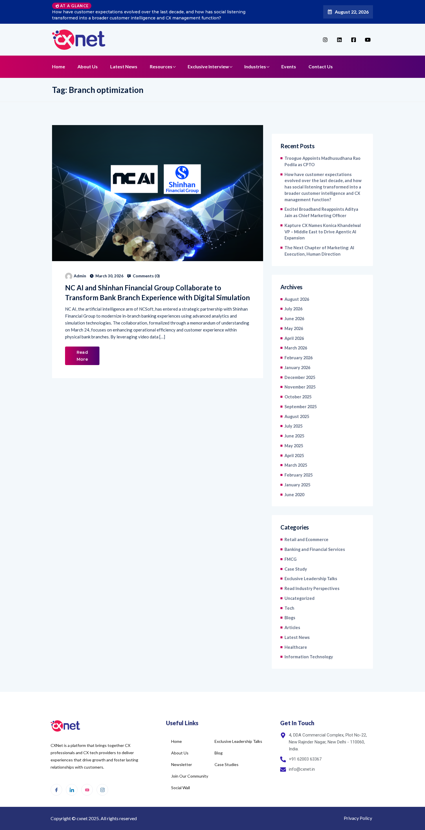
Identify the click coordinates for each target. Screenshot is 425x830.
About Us (87, 66)
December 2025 (299, 377)
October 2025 (297, 396)
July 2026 (293, 308)
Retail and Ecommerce (306, 539)
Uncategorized (299, 598)
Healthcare (295, 647)
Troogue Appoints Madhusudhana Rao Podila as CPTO (322, 161)
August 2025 (296, 416)
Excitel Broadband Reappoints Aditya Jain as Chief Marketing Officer (321, 212)
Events (288, 66)
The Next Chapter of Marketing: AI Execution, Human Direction (319, 250)
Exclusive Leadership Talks (310, 578)
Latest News (123, 66)
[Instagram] (102, 790)
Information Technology (308, 656)
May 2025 (293, 445)
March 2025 (295, 465)
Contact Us (320, 66)
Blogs (289, 617)
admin (80, 275)
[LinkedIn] (71, 790)
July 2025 (293, 426)
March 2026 (295, 347)
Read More (82, 356)
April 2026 (294, 338)
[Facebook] (56, 790)
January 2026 (297, 367)
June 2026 (294, 318)
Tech (289, 608)
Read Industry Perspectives (311, 588)
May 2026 (293, 328)
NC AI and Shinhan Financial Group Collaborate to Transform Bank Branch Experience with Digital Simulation (157, 292)
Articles (292, 627)
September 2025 (300, 406)
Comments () (146, 276)
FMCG (290, 559)
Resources (161, 66)
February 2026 (298, 357)
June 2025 (294, 435)
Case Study (295, 569)
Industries (255, 66)
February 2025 (298, 474)
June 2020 (294, 494)
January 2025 (297, 484)
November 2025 (299, 386)
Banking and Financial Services (314, 549)
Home (58, 66)
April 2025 (294, 455)
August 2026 (296, 299)
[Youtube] (87, 790)
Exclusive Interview (208, 66)
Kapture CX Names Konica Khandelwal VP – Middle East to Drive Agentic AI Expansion (322, 232)
